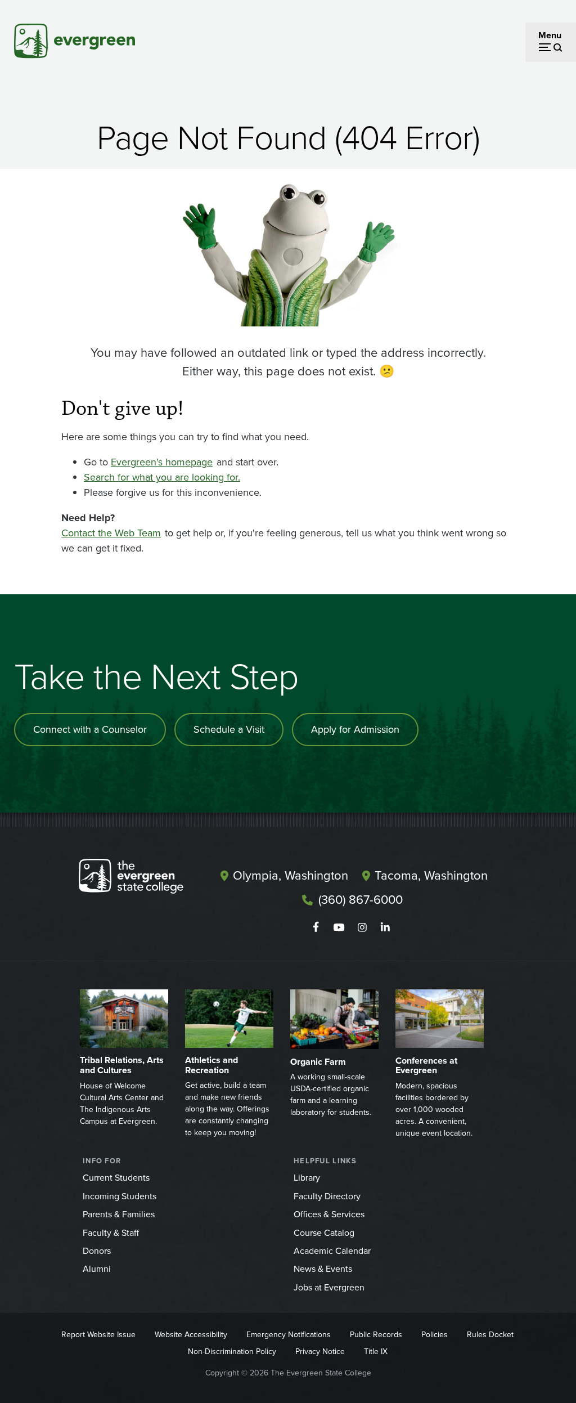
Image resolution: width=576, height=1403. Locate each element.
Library (307, 1177)
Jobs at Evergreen (329, 1287)
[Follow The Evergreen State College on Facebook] (316, 927)
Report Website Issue (98, 1335)
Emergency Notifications (288, 1335)
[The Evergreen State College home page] (141, 878)
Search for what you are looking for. (162, 477)
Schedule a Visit (229, 729)
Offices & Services (329, 1214)
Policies (434, 1335)
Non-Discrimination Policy (232, 1351)
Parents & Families (119, 1214)
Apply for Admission (355, 729)
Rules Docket (490, 1335)
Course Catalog (324, 1232)
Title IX (376, 1351)
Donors (97, 1250)
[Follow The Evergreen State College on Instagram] (362, 927)
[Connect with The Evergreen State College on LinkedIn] (385, 927)
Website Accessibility (191, 1335)
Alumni (97, 1268)
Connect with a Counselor (90, 729)
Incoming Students (119, 1196)
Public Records (376, 1335)
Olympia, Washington (290, 875)
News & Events (323, 1268)
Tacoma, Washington (431, 875)
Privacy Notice (320, 1351)
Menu (549, 35)
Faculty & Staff (111, 1232)
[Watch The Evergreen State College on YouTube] (339, 927)
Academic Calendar (332, 1250)
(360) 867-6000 (360, 899)
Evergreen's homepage (162, 462)
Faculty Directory (327, 1196)
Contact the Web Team (111, 533)
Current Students (116, 1177)
